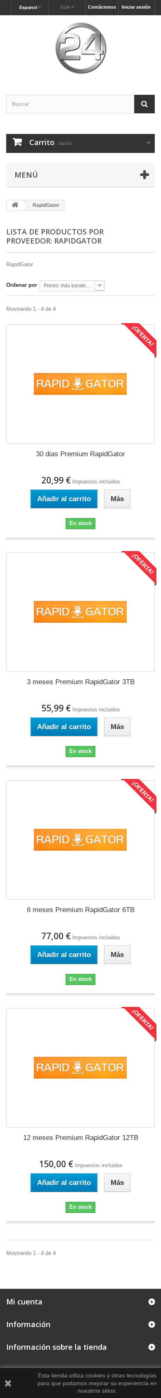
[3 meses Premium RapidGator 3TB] (80, 612)
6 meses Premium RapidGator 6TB (81, 910)
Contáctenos (102, 7)
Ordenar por (21, 285)
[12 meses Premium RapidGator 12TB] (80, 1068)
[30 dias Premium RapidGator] (80, 384)
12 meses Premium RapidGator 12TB (80, 1138)
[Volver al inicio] (15, 205)
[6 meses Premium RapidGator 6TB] (80, 840)
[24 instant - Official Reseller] (80, 47)
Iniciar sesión (136, 7)
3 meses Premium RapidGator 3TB (81, 682)
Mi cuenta (24, 1302)
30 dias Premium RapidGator (80, 454)
